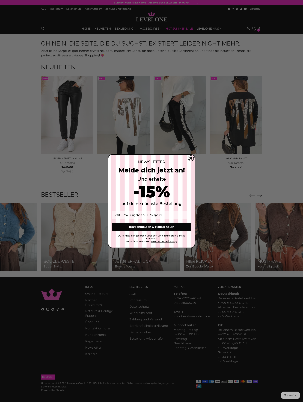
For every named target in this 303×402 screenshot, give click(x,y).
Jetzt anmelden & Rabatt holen (151, 227)
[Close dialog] (191, 158)
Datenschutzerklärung (164, 241)
